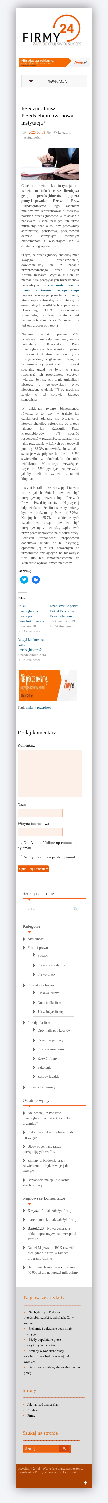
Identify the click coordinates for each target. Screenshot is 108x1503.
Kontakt (32, 1410)
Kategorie (31, 926)
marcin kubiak (38, 1220)
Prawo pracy (47, 974)
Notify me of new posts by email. (50, 857)
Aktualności (32, 137)
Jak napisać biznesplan (43, 1404)
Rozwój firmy (48, 1058)
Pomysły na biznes (41, 985)
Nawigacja (57, 81)
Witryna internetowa (33, 824)
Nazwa (23, 805)
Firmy (31, 1415)
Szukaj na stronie (38, 893)
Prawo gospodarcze (51, 965)
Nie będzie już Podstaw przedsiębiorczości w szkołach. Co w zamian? (47, 1118)
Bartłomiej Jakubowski (44, 1267)
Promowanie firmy (51, 1049)
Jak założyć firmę (50, 1012)
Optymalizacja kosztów (54, 1030)
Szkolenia (44, 1067)
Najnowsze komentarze (44, 1198)
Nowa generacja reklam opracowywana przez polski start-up (53, 1234)
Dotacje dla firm (49, 1003)
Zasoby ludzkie (48, 1076)
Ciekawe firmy (48, 993)
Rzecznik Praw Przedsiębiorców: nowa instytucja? (47, 115)
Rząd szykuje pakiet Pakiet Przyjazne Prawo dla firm (64, 611)
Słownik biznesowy (41, 1087)
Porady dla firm (39, 1023)
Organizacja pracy (50, 1040)
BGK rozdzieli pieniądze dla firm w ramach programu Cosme (51, 1253)
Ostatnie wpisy (36, 1100)
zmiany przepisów (38, 707)
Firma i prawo (38, 948)
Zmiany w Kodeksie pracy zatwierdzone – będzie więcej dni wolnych (46, 1166)
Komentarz (26, 745)
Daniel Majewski (39, 1248)
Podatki (43, 955)
